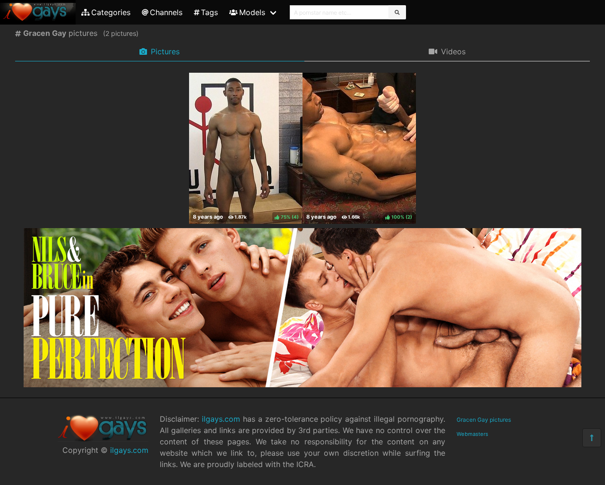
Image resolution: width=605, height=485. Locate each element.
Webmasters (472, 434)
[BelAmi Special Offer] (302, 384)
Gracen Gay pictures (484, 419)
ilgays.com (129, 450)
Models (252, 12)
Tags (209, 12)
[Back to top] (591, 437)
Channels (166, 12)
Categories (110, 12)
